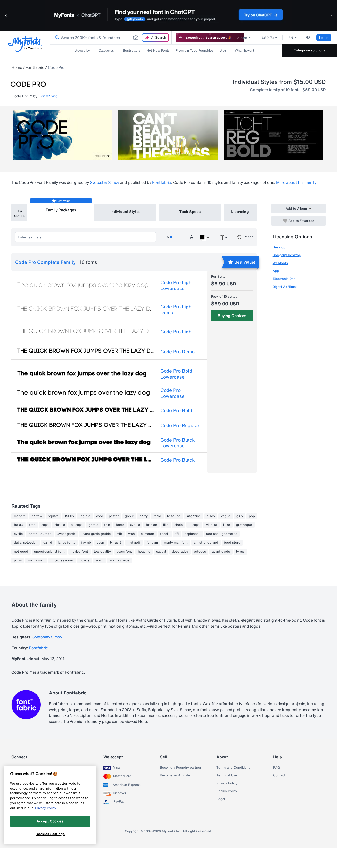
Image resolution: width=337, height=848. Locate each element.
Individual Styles (125, 211)
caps (45, 525)
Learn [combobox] (242, 37)
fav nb (86, 543)
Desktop (279, 247)
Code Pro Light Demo (176, 309)
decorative (180, 552)
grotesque (244, 525)
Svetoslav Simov (104, 182)
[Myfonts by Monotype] (24, 44)
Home (16, 67)
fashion (151, 525)
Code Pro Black (177, 459)
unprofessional (62, 560)
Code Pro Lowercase (172, 393)
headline (173, 516)
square (53, 516)
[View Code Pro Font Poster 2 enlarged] (168, 135)
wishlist (211, 525)
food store (232, 543)
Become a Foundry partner (180, 768)
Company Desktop (287, 255)
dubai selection (25, 543)
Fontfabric (35, 67)
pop (252, 516)
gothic (93, 525)
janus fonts (66, 543)
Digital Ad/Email (285, 286)
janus (18, 560)
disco (211, 516)
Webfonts (280, 263)
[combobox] (110, 37)
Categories (106, 50)
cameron (147, 534)
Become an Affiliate (175, 775)
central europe (40, 534)
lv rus (240, 552)
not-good (21, 552)
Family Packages (61, 210)
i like (226, 525)
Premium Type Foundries (195, 50)
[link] (56, 37)
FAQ (276, 768)
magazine (193, 516)
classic (60, 525)
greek (129, 516)
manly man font (176, 543)
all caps (77, 525)
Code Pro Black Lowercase (177, 442)
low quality (102, 552)
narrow (37, 516)
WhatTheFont (244, 50)
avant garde (66, 534)
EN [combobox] (290, 37)
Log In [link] (323, 37)
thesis (164, 534)
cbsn (100, 543)
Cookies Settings (50, 833)
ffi (177, 534)
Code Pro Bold (176, 410)
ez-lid (47, 543)
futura (18, 525)
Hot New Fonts (158, 50)
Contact (279, 775)
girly (239, 516)
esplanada (192, 534)
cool (99, 516)
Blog (223, 50)
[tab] (19, 212)
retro (157, 516)
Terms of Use (226, 775)
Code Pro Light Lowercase (176, 285)
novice (84, 560)
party (144, 516)
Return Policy (226, 791)
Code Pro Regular (179, 425)
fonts (120, 525)
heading (144, 552)
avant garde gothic (96, 534)
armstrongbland (206, 543)
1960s (69, 516)
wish (131, 534)
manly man (36, 560)
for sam (152, 543)
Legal (220, 799)
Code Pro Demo (177, 351)
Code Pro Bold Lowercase (176, 373)
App (276, 271)
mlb (119, 534)
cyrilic (18, 534)
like (165, 525)
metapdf (134, 543)
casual (161, 552)
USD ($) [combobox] (268, 37)
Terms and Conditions (233, 768)
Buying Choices (232, 316)
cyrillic (135, 525)
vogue (225, 516)
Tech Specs (190, 211)
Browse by (82, 50)
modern (20, 516)
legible (85, 516)
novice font (79, 552)
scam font (124, 552)
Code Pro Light (176, 331)
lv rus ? (116, 543)
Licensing (240, 211)
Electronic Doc (284, 278)
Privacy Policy (226, 783)
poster (114, 516)
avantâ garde (119, 560)
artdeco (200, 552)
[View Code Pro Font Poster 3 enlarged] (273, 135)
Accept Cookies (50, 820)
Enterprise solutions (309, 50)
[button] (6, 15)
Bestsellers (132, 50)
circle (178, 525)
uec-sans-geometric (221, 534)
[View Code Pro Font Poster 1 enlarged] (62, 135)
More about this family (296, 182)
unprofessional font (49, 552)
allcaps (194, 525)
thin (107, 525)
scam (99, 560)
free (32, 525)
